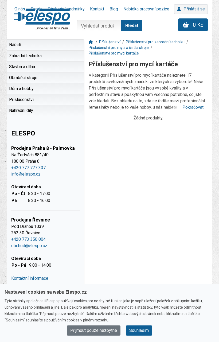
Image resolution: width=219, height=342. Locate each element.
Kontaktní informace (29, 278)
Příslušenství (109, 42)
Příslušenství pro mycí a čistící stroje (119, 47)
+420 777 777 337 (28, 167)
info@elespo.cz (26, 174)
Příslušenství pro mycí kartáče (114, 53)
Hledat (131, 25)
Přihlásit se (194, 8)
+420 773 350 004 (28, 239)
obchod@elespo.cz (29, 245)
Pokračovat (193, 107)
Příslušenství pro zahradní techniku (155, 42)
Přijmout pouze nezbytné (93, 330)
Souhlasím (139, 330)
